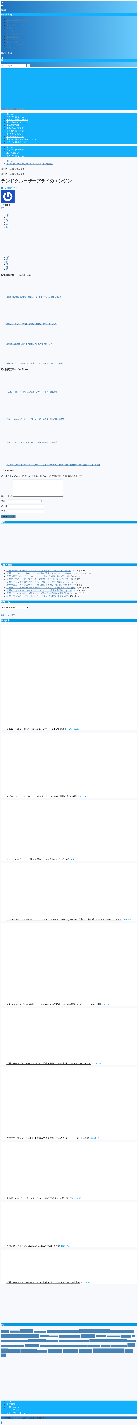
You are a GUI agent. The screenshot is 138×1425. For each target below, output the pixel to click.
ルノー (105, 1346)
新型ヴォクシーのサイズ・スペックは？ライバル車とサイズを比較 (38, 570)
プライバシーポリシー (17, 1413)
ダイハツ (73, 1341)
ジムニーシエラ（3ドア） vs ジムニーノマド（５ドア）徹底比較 (37, 729)
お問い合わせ (12, 48)
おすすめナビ (122, 1331)
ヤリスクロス (93, 1346)
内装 (14, 1351)
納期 (85, 1351)
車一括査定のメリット (17, 39)
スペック (37, 1340)
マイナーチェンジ (47, 1346)
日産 (42, 1351)
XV (43, 1332)
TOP (8, 1402)
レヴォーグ (116, 1346)
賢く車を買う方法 (15, 31)
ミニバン (72, 1346)
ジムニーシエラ (113, 1336)
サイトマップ (12, 1410)
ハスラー (19, 1346)
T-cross (37, 1332)
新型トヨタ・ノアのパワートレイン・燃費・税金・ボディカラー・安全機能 (43, 1282)
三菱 (124, 1346)
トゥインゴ (84, 1341)
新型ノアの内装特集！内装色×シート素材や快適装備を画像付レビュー (40, 593)
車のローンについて (16, 28)
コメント (6, 496)
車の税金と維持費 (15, 34)
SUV (26, 1331)
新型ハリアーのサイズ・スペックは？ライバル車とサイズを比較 (37, 576)
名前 (3, 501)
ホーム (9, 114)
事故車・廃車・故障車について (21, 22)
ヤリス (83, 1346)
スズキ (126, 1336)
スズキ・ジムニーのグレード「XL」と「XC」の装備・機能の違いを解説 (42, 796)
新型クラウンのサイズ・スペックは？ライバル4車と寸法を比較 (37, 596)
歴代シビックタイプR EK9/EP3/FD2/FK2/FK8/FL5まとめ (33, 1246)
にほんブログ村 (8, 615)
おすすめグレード (94, 1331)
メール (4, 506)
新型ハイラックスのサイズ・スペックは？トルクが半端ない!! (36, 582)
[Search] (28, 65)
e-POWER (15, 1332)
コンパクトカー (69, 1336)
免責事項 (10, 1404)
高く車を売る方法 (15, 45)
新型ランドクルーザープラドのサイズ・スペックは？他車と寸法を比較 (40, 587)
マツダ (60, 1346)
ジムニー (101, 1336)
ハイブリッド (116, 1340)
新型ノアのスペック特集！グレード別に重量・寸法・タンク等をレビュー (42, 573)
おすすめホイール (20, 1336)
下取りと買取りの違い (17, 42)
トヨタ (97, 1340)
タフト (63, 1341)
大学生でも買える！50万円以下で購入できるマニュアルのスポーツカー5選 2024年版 (48, 1138)
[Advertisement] (69, 87)
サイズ (88, 1336)
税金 (70, 1351)
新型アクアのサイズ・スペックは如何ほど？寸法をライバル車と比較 (39, 579)
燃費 (55, 1351)
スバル (22, 1341)
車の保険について (15, 25)
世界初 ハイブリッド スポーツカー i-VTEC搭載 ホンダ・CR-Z (38, 1198)
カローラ (53, 1336)
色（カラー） (108, 1350)
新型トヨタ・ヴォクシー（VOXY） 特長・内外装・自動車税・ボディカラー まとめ (48, 1063)
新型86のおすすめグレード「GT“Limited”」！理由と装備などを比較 (39, 590)
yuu (2, 207)
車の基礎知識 (12, 36)
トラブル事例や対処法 (17, 19)
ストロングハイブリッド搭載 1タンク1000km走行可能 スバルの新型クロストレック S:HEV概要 (54, 1004)
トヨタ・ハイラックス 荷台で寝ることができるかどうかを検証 (38, 859)
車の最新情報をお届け (14, 109)
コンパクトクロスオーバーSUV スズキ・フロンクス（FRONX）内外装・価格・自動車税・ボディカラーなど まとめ (64, 919)
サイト (4, 511)
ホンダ (32, 1345)
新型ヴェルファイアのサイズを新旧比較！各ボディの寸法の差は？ (38, 585)
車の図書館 (6, 53)
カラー (44, 1336)
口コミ (28, 1351)
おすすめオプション (63, 1331)
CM (5, 1331)
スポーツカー (52, 1341)
